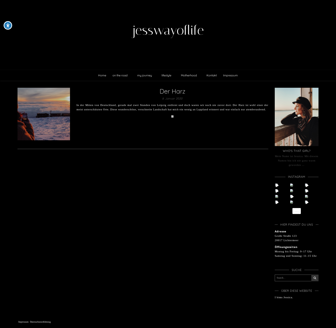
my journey (144, 75)
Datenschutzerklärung (40, 321)
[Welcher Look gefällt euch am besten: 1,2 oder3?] (292, 197)
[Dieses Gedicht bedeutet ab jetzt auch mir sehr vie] (292, 202)
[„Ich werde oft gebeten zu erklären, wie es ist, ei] (307, 185)
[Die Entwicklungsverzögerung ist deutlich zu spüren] (307, 202)
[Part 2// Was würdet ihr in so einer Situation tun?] (292, 191)
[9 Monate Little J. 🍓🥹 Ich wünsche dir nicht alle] (292, 185)
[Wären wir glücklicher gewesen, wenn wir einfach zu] (277, 197)
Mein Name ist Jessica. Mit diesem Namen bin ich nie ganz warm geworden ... (296, 160)
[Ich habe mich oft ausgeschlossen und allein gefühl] (307, 191)
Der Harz (172, 91)
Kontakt (211, 75)
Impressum (230, 75)
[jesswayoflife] (168, 35)
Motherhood (189, 75)
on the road (120, 75)
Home (102, 75)
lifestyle (166, 75)
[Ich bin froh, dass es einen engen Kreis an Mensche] (277, 185)
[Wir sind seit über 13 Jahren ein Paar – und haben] (307, 197)
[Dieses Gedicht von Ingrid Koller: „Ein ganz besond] (277, 202)
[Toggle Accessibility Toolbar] (8, 25)
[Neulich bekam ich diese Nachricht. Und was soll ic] (277, 191)
